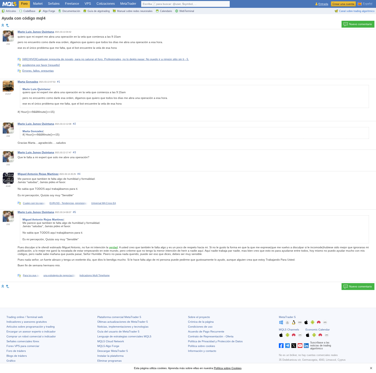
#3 (74, 152)
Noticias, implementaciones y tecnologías (122, 326)
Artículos (11, 11)
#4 (78, 173)
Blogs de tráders (16, 355)
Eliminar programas (109, 360)
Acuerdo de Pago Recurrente (206, 331)
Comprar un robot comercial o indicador (31, 336)
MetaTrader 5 (287, 317)
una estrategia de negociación (59, 275)
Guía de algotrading (99, 11)
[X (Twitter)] (293, 345)
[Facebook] (281, 345)
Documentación (71, 11)
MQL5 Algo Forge (108, 346)
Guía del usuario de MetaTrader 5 (118, 331)
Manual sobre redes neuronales (135, 11)
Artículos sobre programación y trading (30, 326)
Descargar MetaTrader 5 (112, 350)
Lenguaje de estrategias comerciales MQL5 (124, 336)
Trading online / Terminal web (24, 317)
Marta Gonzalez (28, 81)
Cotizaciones (106, 3)
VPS (88, 3)
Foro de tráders (16, 350)
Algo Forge (49, 11)
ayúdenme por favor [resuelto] (41, 65)
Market (37, 3)
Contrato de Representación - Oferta (210, 336)
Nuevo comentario (360, 24)
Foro (24, 3)
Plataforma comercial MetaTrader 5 (119, 317)
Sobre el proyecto (199, 317)
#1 (58, 81)
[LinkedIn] (306, 345)
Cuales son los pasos (34, 203)
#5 (74, 212)
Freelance (72, 3)
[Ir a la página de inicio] (3, 25)
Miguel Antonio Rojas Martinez (38, 173)
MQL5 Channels (289, 329)
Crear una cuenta (343, 3)
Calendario (166, 11)
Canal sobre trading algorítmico (356, 11)
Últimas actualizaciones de (122, 321)
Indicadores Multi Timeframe (95, 275)
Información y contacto (202, 350)
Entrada (323, 4)
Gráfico (10, 360)
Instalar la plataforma (110, 355)
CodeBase (29, 11)
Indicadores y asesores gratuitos (26, 321)
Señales (54, 3)
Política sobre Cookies (227, 368)
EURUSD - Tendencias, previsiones (69, 203)
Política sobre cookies (201, 346)
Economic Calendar (318, 329)
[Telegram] (287, 345)
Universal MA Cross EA (103, 203)
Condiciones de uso (200, 326)
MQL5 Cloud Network (110, 341)
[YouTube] (300, 345)
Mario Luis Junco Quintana (36, 31)
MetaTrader (128, 3)
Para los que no (31, 275)
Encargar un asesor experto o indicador (31, 331)
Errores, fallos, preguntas (38, 70)
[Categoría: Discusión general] (7, 25)
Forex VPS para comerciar (22, 346)
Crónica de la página (201, 321)
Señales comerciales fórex (22, 341)
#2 (74, 123)
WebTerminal (186, 11)
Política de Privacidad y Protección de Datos (215, 341)
